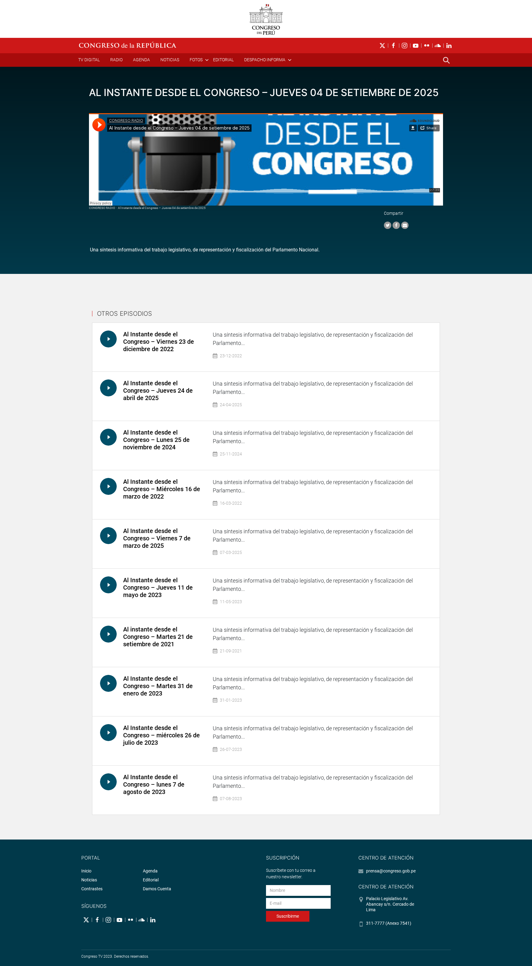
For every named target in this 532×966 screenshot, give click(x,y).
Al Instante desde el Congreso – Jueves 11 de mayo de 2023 (158, 587)
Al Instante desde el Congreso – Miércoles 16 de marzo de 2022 (161, 489)
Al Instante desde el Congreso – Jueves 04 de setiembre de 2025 (162, 208)
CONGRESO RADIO (102, 208)
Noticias (169, 59)
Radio (116, 59)
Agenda (141, 59)
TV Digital (89, 59)
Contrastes (92, 888)
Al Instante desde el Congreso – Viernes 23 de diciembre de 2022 (158, 342)
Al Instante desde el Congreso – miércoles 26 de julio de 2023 (161, 735)
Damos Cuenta (157, 888)
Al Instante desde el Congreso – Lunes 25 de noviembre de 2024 (156, 440)
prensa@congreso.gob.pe (391, 870)
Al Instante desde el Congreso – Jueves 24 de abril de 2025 (158, 390)
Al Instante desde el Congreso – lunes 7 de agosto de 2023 (153, 784)
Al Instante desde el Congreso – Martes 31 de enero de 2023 (158, 686)
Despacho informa (264, 59)
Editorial (223, 59)
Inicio (86, 870)
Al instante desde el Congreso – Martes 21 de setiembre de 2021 (158, 637)
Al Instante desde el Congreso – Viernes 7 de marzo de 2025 (157, 538)
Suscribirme (287, 916)
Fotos (196, 59)
